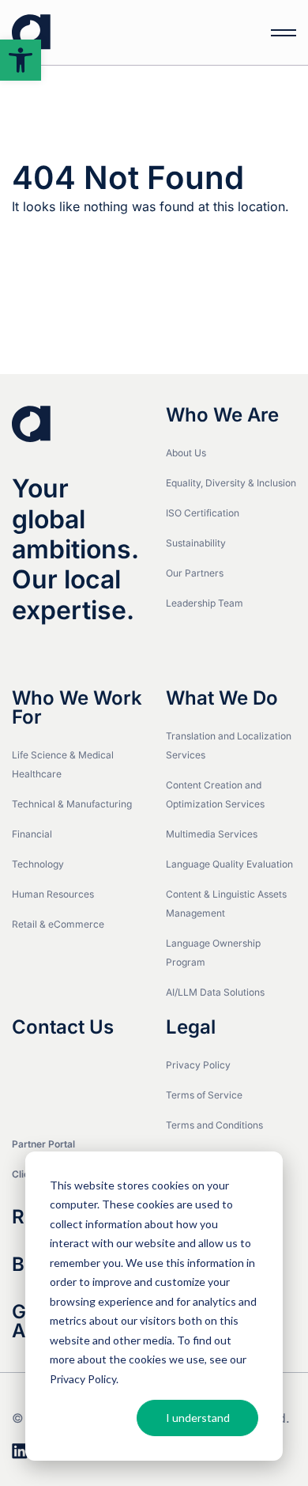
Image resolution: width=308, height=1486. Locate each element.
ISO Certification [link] (202, 513)
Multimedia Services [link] (211, 834)
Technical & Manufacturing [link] (72, 804)
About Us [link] (186, 453)
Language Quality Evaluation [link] (229, 864)
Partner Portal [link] (43, 1144)
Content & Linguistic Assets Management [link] (226, 903)
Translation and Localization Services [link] (228, 745)
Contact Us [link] (63, 1027)
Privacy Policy (83, 1379)
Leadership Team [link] (204, 603)
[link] (20, 60)
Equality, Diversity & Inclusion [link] (231, 483)
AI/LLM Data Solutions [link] (215, 992)
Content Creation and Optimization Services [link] (215, 794)
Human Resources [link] (53, 894)
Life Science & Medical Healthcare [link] (63, 764)
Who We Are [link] (222, 415)
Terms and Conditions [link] (214, 1125)
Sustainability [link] (196, 543)
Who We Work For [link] (77, 708)
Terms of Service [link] (204, 1095)
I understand (198, 1417)
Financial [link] (32, 834)
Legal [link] (191, 1027)
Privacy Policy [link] (198, 1065)
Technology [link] (38, 864)
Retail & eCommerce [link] (58, 924)
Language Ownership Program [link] (213, 952)
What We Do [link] (222, 698)
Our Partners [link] (194, 573)
